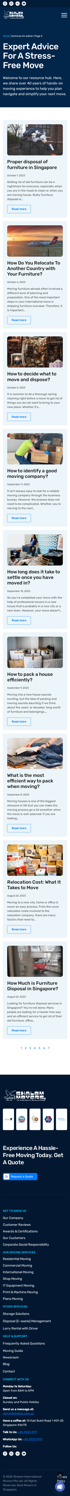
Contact (9, 1371)
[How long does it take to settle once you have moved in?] (35, 549)
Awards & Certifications (20, 1231)
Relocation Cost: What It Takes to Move (34, 884)
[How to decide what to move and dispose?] (35, 352)
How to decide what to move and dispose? (31, 376)
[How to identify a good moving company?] (35, 448)
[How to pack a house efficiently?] (35, 652)
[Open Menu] (64, 15)
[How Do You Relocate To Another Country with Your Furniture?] (35, 240)
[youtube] (24, 3)
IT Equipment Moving (18, 1285)
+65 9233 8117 (27, 1432)
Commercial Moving (17, 1265)
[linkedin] (17, 3)
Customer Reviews (17, 1225)
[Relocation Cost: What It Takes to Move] (35, 860)
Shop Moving (12, 1279)
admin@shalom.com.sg (18, 1413)
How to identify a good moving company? (32, 473)
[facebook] (5, 3)
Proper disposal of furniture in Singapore (32, 164)
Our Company (13, 1218)
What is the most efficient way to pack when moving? (30, 781)
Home (6, 36)
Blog (6, 1364)
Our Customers (14, 1238)
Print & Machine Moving (20, 1292)
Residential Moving (17, 1259)
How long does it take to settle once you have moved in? (33, 577)
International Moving (18, 1272)
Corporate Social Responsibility (26, 1245)
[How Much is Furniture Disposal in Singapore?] (35, 961)
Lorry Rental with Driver (20, 1328)
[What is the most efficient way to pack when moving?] (35, 753)
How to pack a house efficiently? (30, 677)
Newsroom (11, 1357)
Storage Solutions (16, 1314)
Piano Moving (13, 1299)
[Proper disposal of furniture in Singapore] (35, 139)
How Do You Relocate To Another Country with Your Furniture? (33, 268)
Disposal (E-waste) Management (27, 1321)
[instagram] (11, 3)
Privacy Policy (62, 1479)
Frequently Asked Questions (24, 1343)
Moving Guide (13, 1351)
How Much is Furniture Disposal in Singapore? (32, 985)
